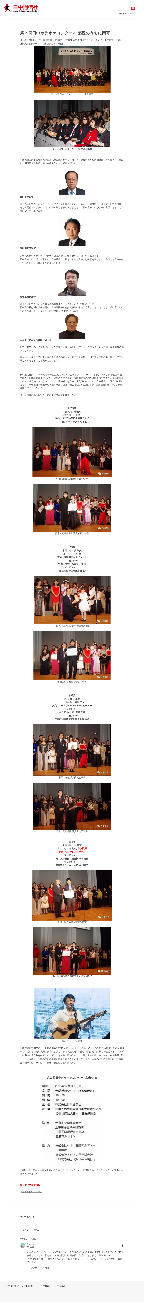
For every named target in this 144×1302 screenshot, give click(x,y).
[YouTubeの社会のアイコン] (133, 8)
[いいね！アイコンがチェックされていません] (28, 1268)
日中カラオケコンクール (31, 1192)
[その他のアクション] (122, 1245)
